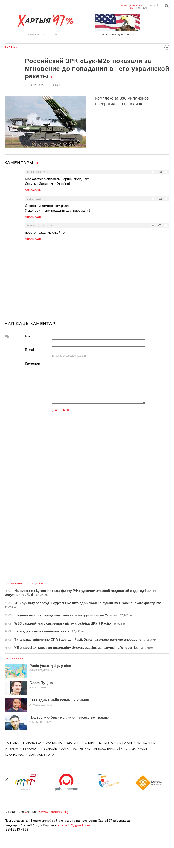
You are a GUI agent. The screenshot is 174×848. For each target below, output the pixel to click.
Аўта (65, 748)
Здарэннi (73, 742)
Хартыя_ (45, 21)
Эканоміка (54, 742)
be (131, 8)
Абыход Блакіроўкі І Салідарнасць (120, 748)
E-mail (29, 350)
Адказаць (33, 189)
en (145, 8)
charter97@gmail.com (74, 825)
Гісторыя (124, 742)
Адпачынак (81, 748)
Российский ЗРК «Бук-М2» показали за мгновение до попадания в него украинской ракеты (97, 68)
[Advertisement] (87, 282)
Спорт (90, 742)
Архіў (154, 5)
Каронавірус (14, 754)
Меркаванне (14, 658)
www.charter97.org (54, 812)
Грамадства (32, 742)
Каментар (32, 363)
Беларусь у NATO (41, 754)
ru (138, 8)
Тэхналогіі (31, 748)
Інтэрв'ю (11, 748)
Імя (27, 336)
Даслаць (61, 410)
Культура (106, 742)
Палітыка (12, 742)
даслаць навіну (130, 5)
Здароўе (50, 748)
